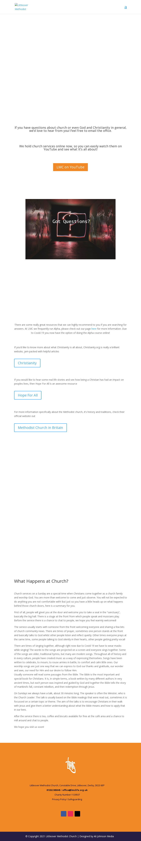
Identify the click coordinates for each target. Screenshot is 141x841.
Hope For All (28, 395)
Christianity (27, 363)
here (93, 328)
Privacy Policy (59, 799)
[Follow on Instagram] (70, 814)
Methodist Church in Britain (40, 427)
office (107, 131)
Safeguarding (75, 799)
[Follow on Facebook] (63, 814)
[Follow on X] (77, 814)
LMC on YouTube (70, 167)
